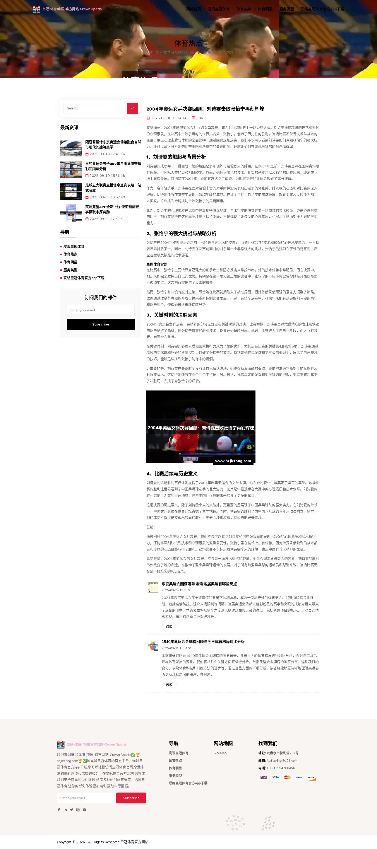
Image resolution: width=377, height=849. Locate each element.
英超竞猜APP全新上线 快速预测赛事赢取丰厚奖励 (112, 209)
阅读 (169, 627)
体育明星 (265, 9)
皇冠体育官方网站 (134, 842)
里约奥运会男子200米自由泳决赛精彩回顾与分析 (113, 166)
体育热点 (243, 9)
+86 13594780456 (281, 768)
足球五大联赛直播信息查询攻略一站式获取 (113, 188)
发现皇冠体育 (219, 9)
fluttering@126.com (282, 761)
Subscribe (100, 324)
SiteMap (220, 753)
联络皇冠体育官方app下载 (322, 9)
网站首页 (193, 9)
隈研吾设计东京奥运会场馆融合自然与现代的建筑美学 (113, 144)
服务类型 (286, 9)
